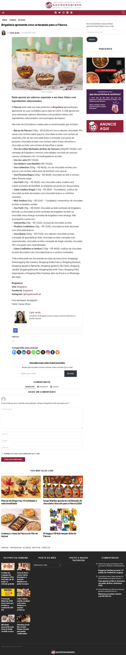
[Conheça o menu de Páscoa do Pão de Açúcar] (21, 519)
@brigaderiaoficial (32, 294)
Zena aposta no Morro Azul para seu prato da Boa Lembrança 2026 (111, 583)
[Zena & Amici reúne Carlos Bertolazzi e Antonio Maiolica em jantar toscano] (23, 566)
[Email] (38, 352)
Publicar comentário (13, 459)
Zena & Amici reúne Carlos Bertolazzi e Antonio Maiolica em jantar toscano (23, 578)
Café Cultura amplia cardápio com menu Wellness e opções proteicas (23, 604)
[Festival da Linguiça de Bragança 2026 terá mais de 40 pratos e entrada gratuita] (8, 566)
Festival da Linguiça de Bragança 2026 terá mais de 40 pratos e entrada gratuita (7, 578)
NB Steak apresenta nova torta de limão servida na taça (7, 628)
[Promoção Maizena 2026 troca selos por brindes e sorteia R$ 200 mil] (8, 592)
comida (27, 548)
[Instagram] (15, 330)
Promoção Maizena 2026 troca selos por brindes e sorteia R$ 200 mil (7, 604)
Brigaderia (58, 107)
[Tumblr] (52, 352)
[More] (57, 352)
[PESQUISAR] (123, 12)
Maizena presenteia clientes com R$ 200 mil (109, 595)
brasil (6, 548)
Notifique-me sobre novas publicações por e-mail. (22, 454)
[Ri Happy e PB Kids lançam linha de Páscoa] (63, 519)
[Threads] (43, 352)
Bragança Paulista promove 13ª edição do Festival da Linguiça (111, 571)
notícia (36, 548)
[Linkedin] (24, 352)
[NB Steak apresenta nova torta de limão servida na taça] (8, 618)
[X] (19, 352)
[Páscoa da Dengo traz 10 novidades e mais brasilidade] (21, 487)
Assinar (70, 373)
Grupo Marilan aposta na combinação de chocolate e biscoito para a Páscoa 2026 (62, 502)
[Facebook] (14, 352)
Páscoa (46, 548)
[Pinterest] (28, 352)
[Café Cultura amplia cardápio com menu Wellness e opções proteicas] (23, 592)
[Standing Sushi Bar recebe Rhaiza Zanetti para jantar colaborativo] (23, 618)
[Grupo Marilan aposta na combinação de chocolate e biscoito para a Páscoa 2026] (63, 487)
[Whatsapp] (33, 352)
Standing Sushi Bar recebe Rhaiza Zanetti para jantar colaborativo (23, 629)
